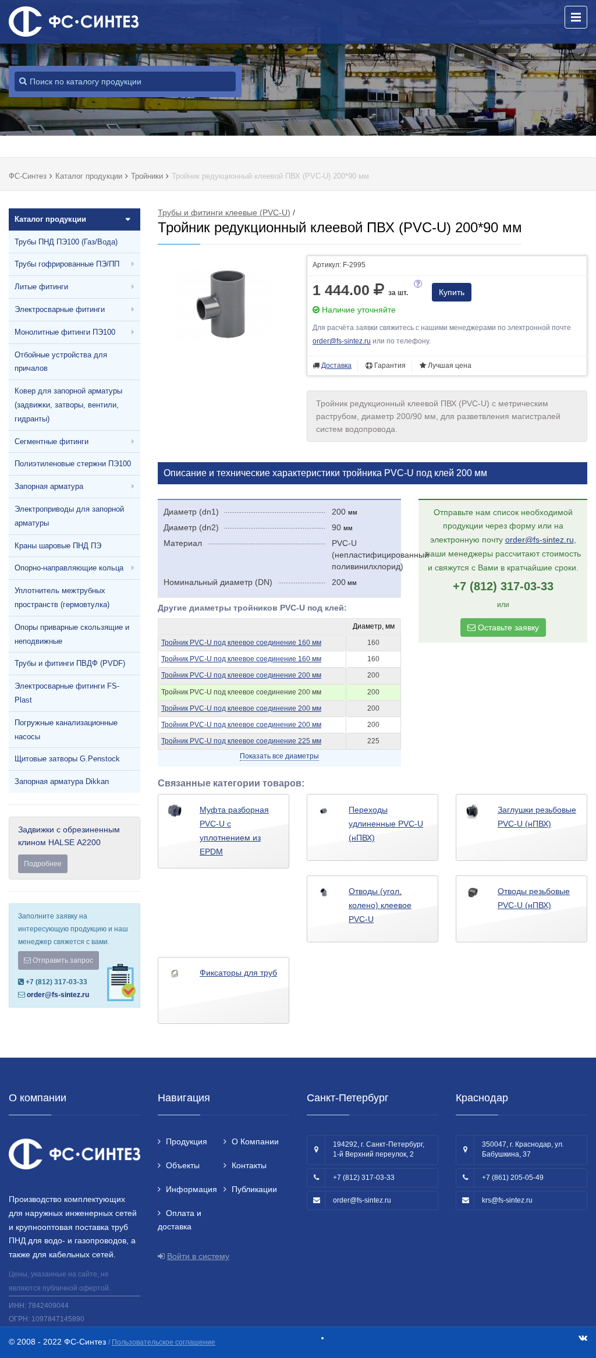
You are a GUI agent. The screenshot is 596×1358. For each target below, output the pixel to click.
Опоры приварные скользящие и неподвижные (72, 634)
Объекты (183, 1165)
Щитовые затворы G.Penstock (67, 758)
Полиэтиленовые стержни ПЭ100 (73, 463)
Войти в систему (198, 1256)
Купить (451, 292)
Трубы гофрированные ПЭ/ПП (67, 264)
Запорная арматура (49, 486)
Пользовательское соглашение (163, 1342)
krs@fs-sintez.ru (507, 1200)
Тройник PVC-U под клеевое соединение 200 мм (241, 675)
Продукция (186, 1141)
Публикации (254, 1189)
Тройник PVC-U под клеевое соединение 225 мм (241, 741)
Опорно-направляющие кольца (69, 567)
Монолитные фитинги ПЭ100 (65, 332)
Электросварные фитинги (60, 309)
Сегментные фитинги (51, 441)
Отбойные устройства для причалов (61, 361)
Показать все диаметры (279, 756)
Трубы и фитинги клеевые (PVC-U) (224, 212)
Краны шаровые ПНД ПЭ (58, 545)
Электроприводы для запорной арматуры (69, 516)
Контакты (249, 1165)
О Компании (255, 1141)
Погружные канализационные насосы (66, 729)
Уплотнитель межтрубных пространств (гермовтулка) (62, 597)
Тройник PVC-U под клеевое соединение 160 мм (241, 643)
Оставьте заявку (507, 627)
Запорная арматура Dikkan (62, 781)
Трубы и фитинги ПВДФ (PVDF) (70, 663)
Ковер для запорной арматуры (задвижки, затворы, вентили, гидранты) (68, 405)
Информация (191, 1189)
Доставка (336, 365)
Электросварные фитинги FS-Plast (67, 693)
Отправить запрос (62, 960)
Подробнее (43, 864)
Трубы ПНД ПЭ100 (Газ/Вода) (66, 241)
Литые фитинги (41, 286)
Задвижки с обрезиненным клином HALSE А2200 (69, 846)
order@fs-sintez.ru (58, 995)
